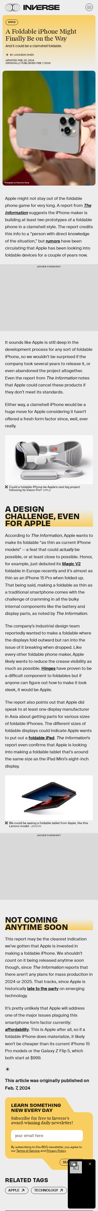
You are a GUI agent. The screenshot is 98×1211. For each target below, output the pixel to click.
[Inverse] (41, 7)
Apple (14, 1190)
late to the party (43, 988)
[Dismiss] (90, 1164)
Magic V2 (71, 564)
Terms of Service (28, 1151)
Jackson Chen (24, 54)
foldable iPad (41, 738)
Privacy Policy (56, 1151)
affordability (17, 1029)
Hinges (48, 668)
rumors (53, 241)
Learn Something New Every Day (36, 1107)
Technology (46, 1190)
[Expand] (73, 1164)
